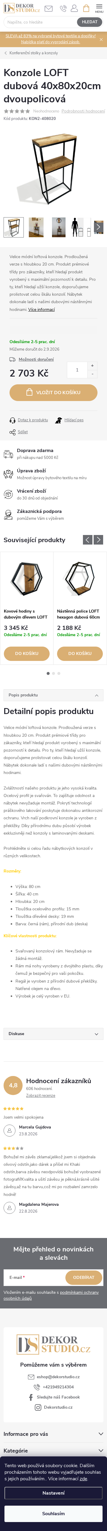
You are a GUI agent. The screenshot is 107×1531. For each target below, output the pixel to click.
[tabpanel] (27, 608)
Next (98, 540)
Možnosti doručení (36, 359)
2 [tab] (53, 673)
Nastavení (53, 1493)
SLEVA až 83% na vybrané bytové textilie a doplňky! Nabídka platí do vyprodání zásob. (51, 39)
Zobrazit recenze (40, 1095)
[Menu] (99, 8)
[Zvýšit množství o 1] (92, 366)
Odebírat (84, 1277)
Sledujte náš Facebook (58, 1397)
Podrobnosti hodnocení (83, 111)
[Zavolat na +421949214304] (63, 8)
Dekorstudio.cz (58, 1407)
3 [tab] (58, 673)
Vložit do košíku (58, 392)
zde (83, 1479)
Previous (87, 540)
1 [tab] (48, 673)
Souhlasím (53, 1513)
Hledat (89, 22)
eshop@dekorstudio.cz (58, 1377)
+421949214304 (58, 1387)
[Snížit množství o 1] (92, 374)
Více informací (41, 309)
